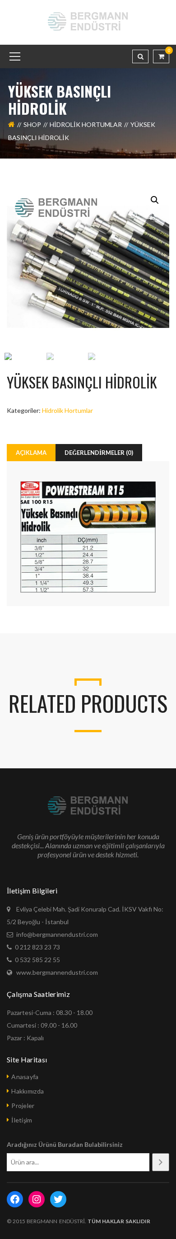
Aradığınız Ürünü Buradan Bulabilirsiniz (65, 1144)
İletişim (21, 1120)
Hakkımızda (27, 1091)
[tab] (31, 452)
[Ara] (160, 1162)
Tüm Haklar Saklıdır (118, 1221)
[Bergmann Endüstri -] (88, 21)
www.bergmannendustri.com (57, 972)
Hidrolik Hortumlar (86, 124)
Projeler (22, 1105)
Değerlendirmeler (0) (99, 452)
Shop (32, 124)
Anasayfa (24, 1076)
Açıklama (31, 452)
